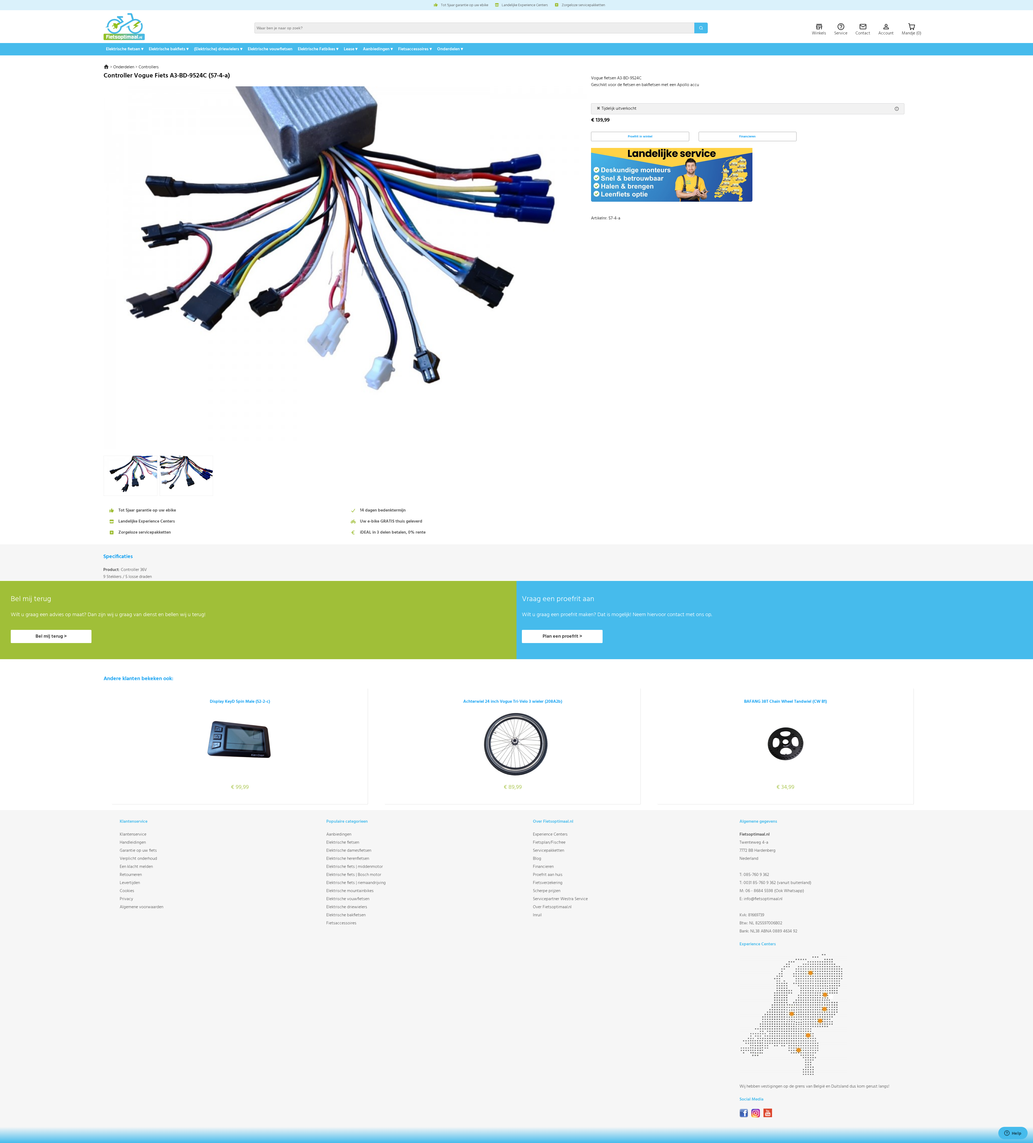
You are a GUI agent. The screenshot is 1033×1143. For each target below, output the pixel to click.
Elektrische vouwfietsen (270, 49)
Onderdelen (123, 67)
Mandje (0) (911, 33)
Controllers (149, 67)
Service (840, 33)
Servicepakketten (548, 850)
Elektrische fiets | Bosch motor (353, 874)
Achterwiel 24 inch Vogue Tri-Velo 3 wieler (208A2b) (512, 701)
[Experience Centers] (793, 1074)
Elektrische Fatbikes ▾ (318, 49)
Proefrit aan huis (548, 874)
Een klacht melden (136, 866)
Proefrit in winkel (640, 136)
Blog (537, 858)
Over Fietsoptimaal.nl (552, 907)
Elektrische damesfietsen (348, 850)
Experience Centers (550, 834)
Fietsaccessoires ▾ (415, 49)
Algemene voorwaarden (141, 907)
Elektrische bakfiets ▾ (169, 49)
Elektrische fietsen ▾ (124, 49)
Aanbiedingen (338, 834)
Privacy (126, 899)
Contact (862, 33)
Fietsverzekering (548, 882)
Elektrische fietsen (342, 842)
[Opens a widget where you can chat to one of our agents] (1013, 1133)
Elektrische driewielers (346, 907)
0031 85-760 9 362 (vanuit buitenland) (777, 882)
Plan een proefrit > (562, 636)
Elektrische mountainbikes (350, 891)
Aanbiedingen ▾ (378, 49)
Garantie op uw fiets (138, 850)
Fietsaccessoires (341, 923)
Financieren (747, 136)
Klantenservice (133, 834)
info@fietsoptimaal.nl (763, 899)
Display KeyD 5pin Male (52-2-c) (240, 701)
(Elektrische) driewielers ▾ (218, 49)
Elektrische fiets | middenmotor (354, 866)
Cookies (127, 891)
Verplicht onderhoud (138, 858)
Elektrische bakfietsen (346, 915)
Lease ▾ (351, 49)
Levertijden (130, 882)
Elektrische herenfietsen (347, 858)
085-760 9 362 (756, 874)
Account (886, 33)
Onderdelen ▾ (450, 49)
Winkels (819, 33)
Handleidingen (133, 842)
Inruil (537, 915)
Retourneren (131, 874)
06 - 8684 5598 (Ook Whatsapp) (774, 891)
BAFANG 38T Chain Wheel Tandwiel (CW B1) (785, 701)
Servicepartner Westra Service (560, 899)
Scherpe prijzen (546, 891)
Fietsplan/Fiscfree (549, 842)
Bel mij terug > (51, 636)
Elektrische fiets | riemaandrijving (356, 882)
